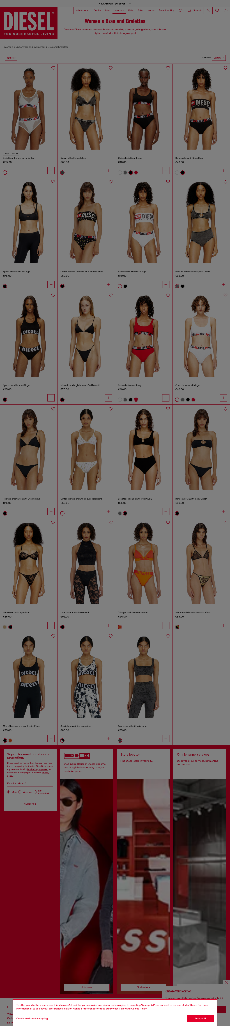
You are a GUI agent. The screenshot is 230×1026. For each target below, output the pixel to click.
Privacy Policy (118, 1008)
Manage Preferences (85, 1008)
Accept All (200, 1018)
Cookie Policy (139, 1008)
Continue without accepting (32, 1018)
